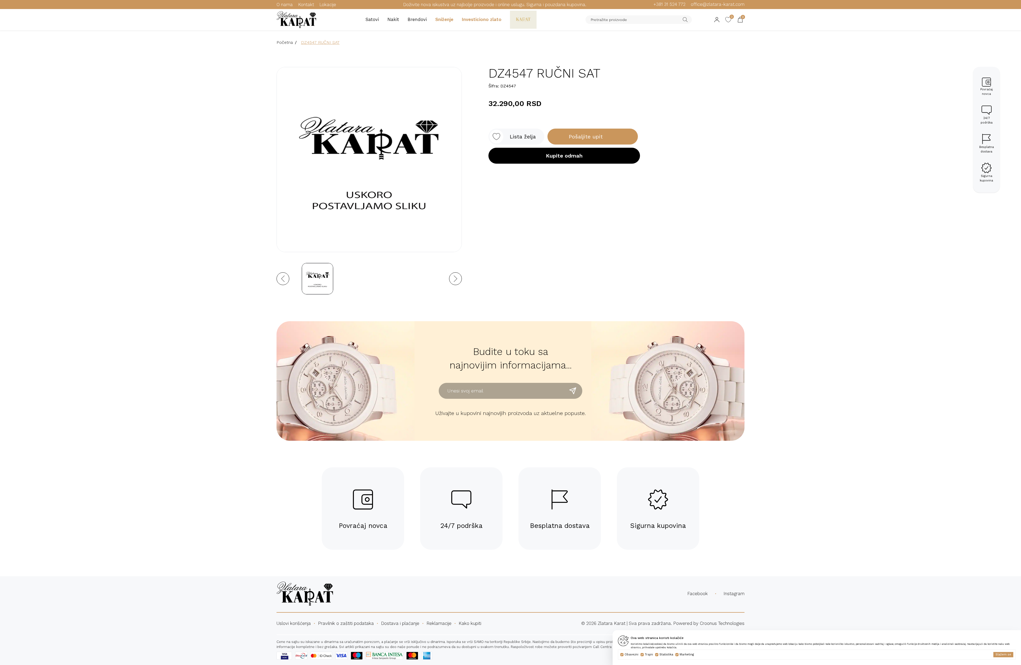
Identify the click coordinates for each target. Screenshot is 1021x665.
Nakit (393, 19)
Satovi (372, 19)
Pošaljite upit (586, 136)
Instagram (733, 593)
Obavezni (631, 654)
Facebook (697, 593)
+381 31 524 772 (669, 4)
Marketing (687, 654)
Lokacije (327, 4)
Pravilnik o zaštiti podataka (346, 623)
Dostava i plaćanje (400, 623)
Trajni (649, 654)
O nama (285, 4)
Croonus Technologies (722, 623)
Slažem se (1003, 654)
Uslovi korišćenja (294, 623)
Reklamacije (438, 623)
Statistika (666, 654)
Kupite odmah (564, 156)
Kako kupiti (470, 623)
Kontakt (306, 4)
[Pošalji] (572, 391)
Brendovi (417, 19)
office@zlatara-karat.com (717, 4)
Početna (285, 42)
